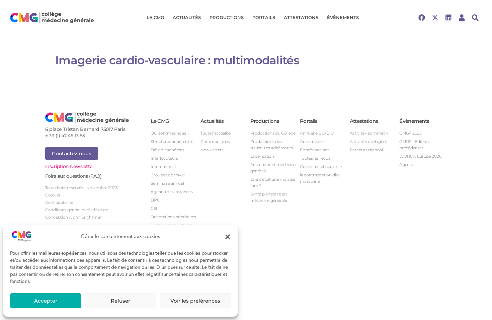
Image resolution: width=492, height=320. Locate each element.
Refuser (120, 301)
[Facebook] (421, 17)
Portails (263, 17)
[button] (227, 236)
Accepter (45, 301)
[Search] (475, 17)
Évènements (343, 17)
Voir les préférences (195, 301)
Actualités (187, 17)
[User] (462, 17)
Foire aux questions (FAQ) (73, 176)
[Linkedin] (448, 17)
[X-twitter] (435, 17)
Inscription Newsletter (69, 166)
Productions (227, 17)
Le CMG (155, 17)
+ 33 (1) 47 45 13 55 (65, 136)
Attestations (301, 17)
